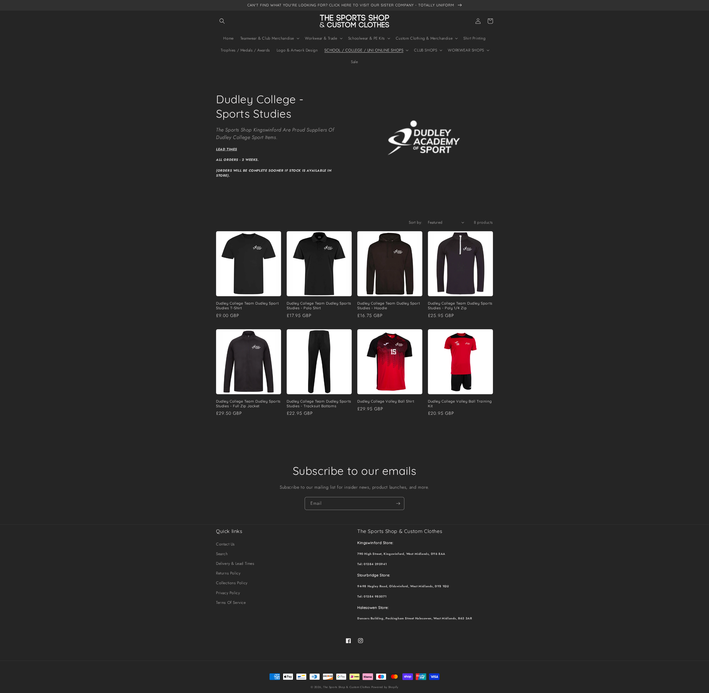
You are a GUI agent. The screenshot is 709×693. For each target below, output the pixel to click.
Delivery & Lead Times (235, 563)
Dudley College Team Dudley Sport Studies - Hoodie (388, 305)
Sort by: (415, 222)
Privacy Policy (228, 593)
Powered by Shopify (384, 687)
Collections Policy (232, 583)
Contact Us (225, 544)
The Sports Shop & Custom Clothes (346, 687)
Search (222, 554)
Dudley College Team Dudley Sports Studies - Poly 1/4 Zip (460, 305)
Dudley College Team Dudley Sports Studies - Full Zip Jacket (248, 403)
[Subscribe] (398, 503)
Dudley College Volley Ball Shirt (385, 401)
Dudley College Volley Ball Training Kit (460, 403)
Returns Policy (228, 573)
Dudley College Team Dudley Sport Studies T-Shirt (247, 305)
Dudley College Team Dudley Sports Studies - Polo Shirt (319, 305)
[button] (222, 21)
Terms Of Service (231, 602)
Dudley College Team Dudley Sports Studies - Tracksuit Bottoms (319, 403)
